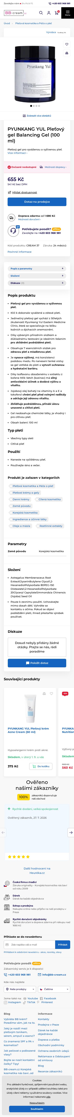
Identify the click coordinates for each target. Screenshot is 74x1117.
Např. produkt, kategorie (28, 41)
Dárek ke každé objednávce (28, 898)
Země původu (22, 505)
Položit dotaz (39, 663)
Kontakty (43, 1019)
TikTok (31, 1002)
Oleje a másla (21, 525)
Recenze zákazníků (50, 1071)
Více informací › (17, 152)
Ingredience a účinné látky (29, 519)
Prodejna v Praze (48, 1024)
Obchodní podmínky (51, 1045)
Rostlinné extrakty (51, 525)
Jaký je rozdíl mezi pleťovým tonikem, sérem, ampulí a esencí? (19, 1032)
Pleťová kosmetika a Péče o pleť (33, 23)
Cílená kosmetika (50, 499)
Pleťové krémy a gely (26, 492)
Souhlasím (37, 1108)
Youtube (33, 998)
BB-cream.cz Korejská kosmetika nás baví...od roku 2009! (18, 1073)
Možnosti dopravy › (55, 167)
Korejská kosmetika (25, 512)
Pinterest (47, 1002)
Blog (41, 1065)
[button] (41, 13)
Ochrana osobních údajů (53, 1050)
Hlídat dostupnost (24, 192)
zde (48, 1096)
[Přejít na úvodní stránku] (15, 13)
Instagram (14, 1002)
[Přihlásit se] (49, 13)
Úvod (7, 23)
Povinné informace (19, 251)
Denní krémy (21, 499)
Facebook (50, 998)
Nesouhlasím (37, 1102)
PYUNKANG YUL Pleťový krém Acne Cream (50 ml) (28, 730)
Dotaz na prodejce (37, 201)
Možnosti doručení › (29, 219)
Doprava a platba (49, 1039)
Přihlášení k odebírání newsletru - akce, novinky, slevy (32, 952)
